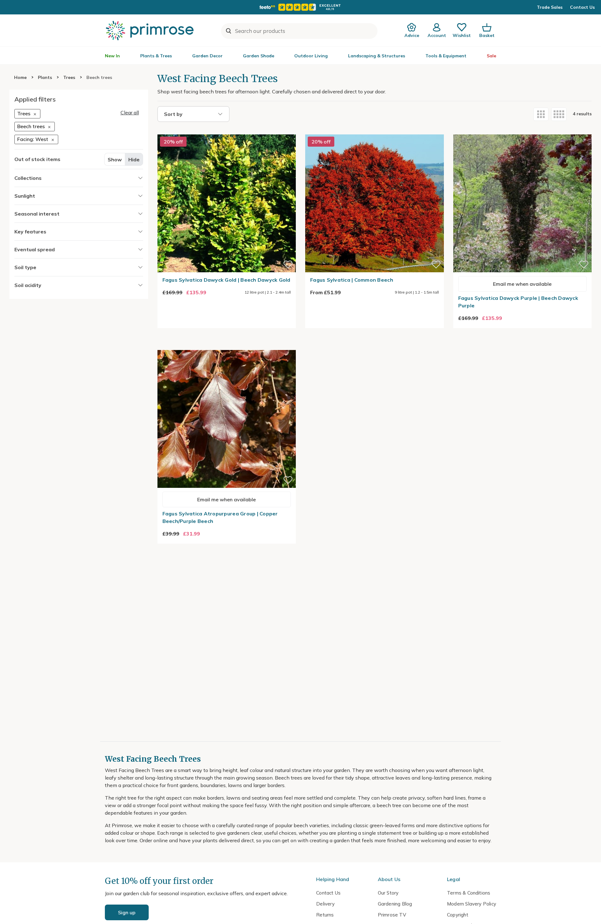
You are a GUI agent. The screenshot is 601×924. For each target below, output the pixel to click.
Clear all (130, 112)
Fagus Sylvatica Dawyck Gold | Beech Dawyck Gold (226, 280)
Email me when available (522, 284)
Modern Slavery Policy (471, 904)
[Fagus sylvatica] (374, 130)
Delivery (325, 904)
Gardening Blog (395, 904)
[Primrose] (150, 30)
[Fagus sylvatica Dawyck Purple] (522, 130)
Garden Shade (258, 56)
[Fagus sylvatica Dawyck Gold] (226, 130)
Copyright (457, 915)
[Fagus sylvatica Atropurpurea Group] (226, 346)
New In (112, 56)
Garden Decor (207, 56)
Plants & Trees (156, 56)
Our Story (388, 893)
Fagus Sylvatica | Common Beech (351, 280)
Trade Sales (549, 7)
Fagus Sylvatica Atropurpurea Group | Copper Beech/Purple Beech (220, 517)
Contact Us (582, 7)
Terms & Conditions (468, 893)
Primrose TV (392, 915)
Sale (491, 56)
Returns (325, 915)
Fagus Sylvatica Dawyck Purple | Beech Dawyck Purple (518, 302)
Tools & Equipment (445, 56)
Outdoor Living (311, 56)
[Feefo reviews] (300, 7)
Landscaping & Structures (376, 56)
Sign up (127, 912)
